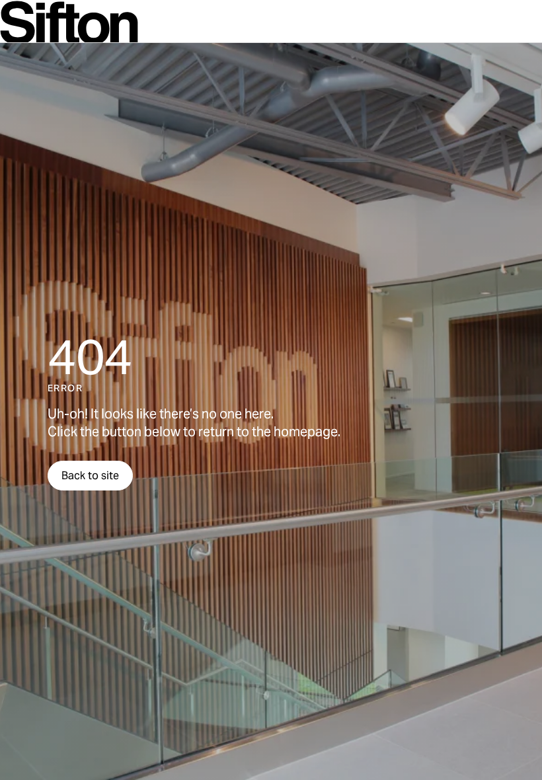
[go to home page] (69, 23)
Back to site (90, 476)
